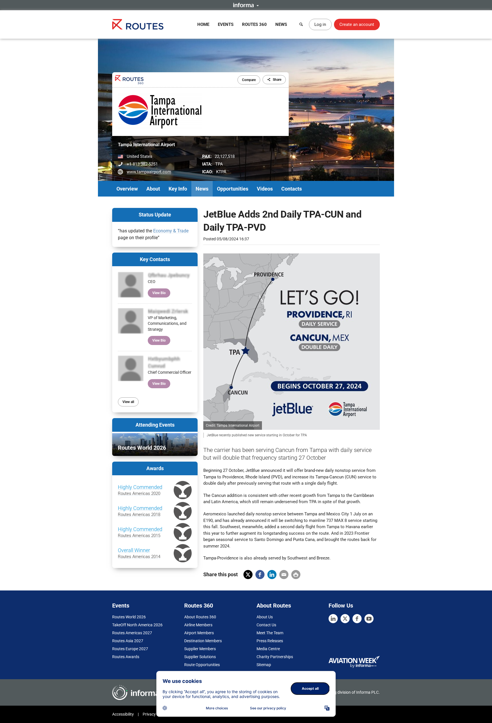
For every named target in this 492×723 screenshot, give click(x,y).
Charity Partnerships (275, 656)
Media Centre (268, 648)
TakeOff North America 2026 (137, 625)
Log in (320, 24)
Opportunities (232, 189)
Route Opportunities (202, 664)
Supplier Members (200, 648)
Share (277, 80)
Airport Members (199, 633)
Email (283, 574)
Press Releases (270, 641)
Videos (265, 189)
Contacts (291, 189)
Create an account (356, 24)
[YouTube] (369, 618)
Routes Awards (125, 656)
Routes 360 (254, 24)
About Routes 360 (200, 617)
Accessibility (123, 714)
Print (295, 574)
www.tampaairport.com (149, 171)
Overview (127, 189)
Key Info (178, 189)
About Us (265, 617)
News (281, 24)
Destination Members (203, 641)
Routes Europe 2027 (130, 648)
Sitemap (264, 664)
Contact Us (266, 625)
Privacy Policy (155, 714)
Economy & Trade (170, 231)
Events (225, 24)
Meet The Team (270, 633)
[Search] (301, 24)
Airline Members (198, 625)
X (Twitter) (248, 574)
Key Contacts (155, 259)
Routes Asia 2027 (127, 641)
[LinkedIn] (333, 618)
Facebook (260, 574)
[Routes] (137, 24)
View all (128, 402)
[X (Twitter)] (345, 618)
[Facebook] (357, 618)
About (153, 189)
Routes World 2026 (129, 617)
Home (203, 24)
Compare (249, 80)
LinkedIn (271, 574)
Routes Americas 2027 (132, 633)
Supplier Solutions (200, 656)
